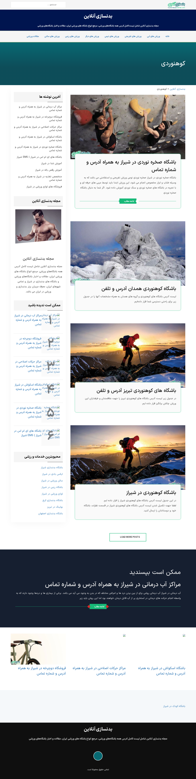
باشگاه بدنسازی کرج (53, 500)
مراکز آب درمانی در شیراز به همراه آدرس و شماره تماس (40, 108)
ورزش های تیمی (112, 36)
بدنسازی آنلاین (98, 16)
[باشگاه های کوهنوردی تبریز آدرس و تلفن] (127, 355)
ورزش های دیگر (92, 36)
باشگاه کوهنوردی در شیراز (151, 492)
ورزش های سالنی (52, 36)
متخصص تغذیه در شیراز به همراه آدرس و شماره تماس (40, 178)
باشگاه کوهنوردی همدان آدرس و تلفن (139, 288)
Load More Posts (130, 537)
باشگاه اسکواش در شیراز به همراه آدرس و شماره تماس (40, 138)
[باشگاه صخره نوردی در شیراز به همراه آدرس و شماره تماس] (127, 127)
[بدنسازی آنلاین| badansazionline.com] (176, 5)
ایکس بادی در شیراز (52, 474)
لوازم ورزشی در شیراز (52, 494)
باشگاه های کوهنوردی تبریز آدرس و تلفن (136, 390)
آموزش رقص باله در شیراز (48, 170)
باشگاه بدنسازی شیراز (52, 467)
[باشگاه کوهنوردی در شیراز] (127, 457)
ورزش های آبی (153, 36)
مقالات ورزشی (33, 36)
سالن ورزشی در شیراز (52, 481)
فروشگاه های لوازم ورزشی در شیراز (44, 187)
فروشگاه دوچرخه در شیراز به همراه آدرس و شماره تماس (39, 118)
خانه (167, 36)
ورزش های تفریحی (133, 36)
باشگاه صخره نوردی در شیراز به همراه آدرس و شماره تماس (38, 148)
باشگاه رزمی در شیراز (52, 487)
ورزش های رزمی (72, 36)
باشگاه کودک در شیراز (174, 706)
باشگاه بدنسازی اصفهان (50, 513)
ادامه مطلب (129, 201)
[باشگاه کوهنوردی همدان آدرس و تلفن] (127, 253)
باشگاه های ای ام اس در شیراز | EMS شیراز (39, 157)
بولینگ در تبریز (55, 507)
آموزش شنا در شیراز (51, 163)
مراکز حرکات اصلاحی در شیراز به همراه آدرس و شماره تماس (38, 128)
